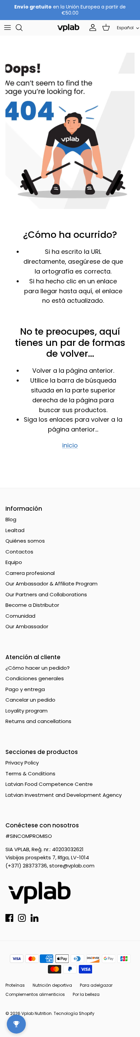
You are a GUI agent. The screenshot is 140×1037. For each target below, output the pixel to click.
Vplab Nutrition (36, 1013)
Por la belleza (86, 994)
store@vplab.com (71, 865)
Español (125, 28)
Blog (10, 519)
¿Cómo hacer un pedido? (37, 667)
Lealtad (14, 530)
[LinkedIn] (34, 918)
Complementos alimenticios (35, 994)
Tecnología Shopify (74, 1013)
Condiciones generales (34, 678)
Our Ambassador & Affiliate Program (51, 583)
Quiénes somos (25, 540)
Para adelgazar (96, 985)
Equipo (13, 562)
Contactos (19, 551)
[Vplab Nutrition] (68, 27)
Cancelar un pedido (30, 699)
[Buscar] (22, 27)
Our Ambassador (26, 626)
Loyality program (26, 710)
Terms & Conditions (30, 773)
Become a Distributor (32, 605)
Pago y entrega (25, 689)
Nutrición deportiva (52, 985)
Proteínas (15, 985)
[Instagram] (22, 918)
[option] (70, 131)
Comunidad (20, 615)
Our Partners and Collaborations (46, 594)
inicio (70, 445)
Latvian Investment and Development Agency (63, 794)
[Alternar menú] (7, 27)
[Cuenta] (91, 27)
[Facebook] (9, 918)
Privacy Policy (22, 762)
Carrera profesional (30, 573)
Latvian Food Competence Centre (49, 784)
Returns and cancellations (38, 721)
